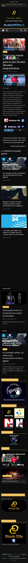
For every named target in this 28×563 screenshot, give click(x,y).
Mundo (5, 51)
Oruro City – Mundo (14, 18)
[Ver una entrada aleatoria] (25, 30)
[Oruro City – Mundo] (3, 30)
